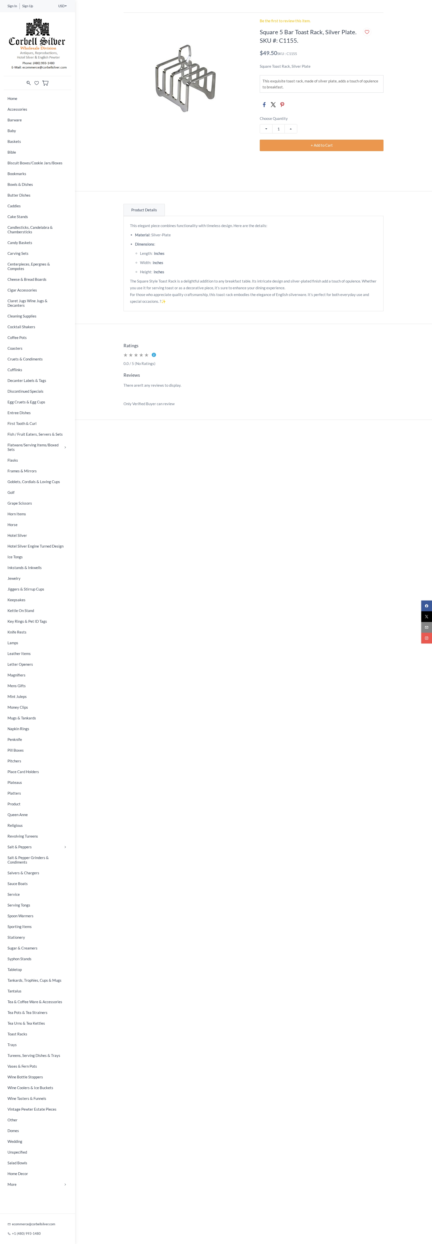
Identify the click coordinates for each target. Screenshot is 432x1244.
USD (61, 6)
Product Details (144, 210)
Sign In (12, 6)
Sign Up (27, 6)
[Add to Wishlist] (367, 32)
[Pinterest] (282, 104)
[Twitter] (273, 104)
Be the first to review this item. (285, 21)
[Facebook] (264, 104)
